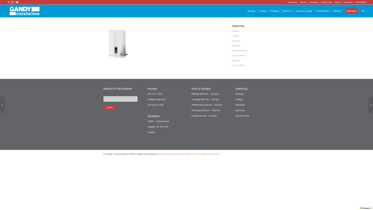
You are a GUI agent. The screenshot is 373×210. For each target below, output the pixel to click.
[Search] (363, 11)
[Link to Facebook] (8, 2)
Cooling (235, 36)
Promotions (292, 2)
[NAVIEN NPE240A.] (370, 105)
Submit (110, 107)
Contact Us (348, 2)
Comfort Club (326, 2)
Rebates (303, 2)
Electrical (236, 45)
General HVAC (238, 55)
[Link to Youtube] (17, 2)
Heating (235, 31)
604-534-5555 (361, 2)
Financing (314, 2)
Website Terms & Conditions (196, 154)
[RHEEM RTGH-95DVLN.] (2, 105)
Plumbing (236, 41)
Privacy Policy (214, 154)
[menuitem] (251, 11)
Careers (338, 2)
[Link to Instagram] (12, 2)
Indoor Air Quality (239, 50)
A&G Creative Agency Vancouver (170, 154)
